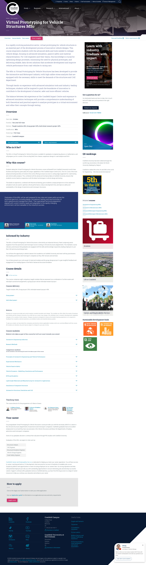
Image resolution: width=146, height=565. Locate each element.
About (77, 8)
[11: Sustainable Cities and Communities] (106, 329)
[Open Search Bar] (119, 1)
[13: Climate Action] (90, 344)
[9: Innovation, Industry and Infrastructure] (90, 329)
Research (49, 8)
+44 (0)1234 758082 (95, 113)
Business (37, 8)
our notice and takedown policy (28, 560)
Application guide (17, 495)
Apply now (12, 500)
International (64, 8)
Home (7, 18)
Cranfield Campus (52, 517)
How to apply (36, 38)
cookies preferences (34, 561)
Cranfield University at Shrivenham (54, 536)
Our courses (14, 18)
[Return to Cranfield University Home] (12, 8)
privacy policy (13, 561)
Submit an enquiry (90, 108)
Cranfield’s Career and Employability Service (19, 462)
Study (26, 8)
